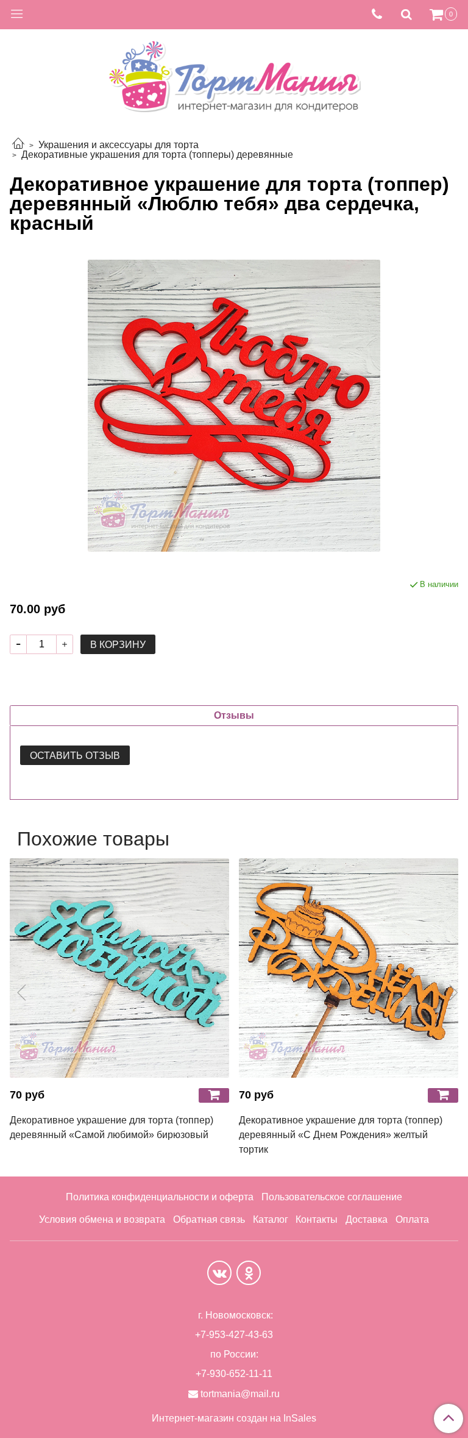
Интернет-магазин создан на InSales (234, 1418)
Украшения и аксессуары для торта (118, 145)
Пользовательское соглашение (331, 1197)
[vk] (219, 1273)
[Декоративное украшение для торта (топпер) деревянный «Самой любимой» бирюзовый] (119, 968)
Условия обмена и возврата (102, 1219)
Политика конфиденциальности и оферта (160, 1197)
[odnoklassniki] (248, 1273)
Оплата (412, 1219)
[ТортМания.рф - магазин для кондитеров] (234, 73)
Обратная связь (209, 1219)
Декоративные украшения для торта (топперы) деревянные (157, 154)
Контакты (317, 1219)
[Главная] (18, 145)
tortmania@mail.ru (240, 1394)
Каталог (270, 1219)
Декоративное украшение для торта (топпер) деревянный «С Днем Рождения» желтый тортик (340, 1135)
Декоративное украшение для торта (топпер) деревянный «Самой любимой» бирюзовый (111, 1127)
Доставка (367, 1219)
